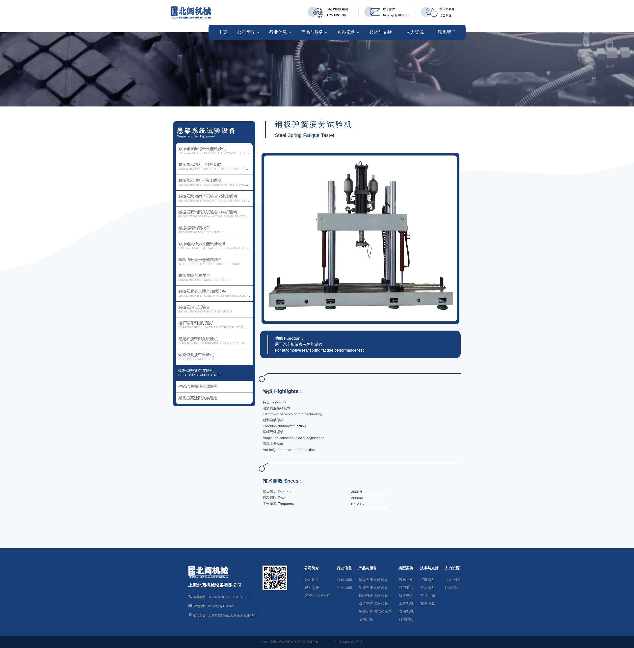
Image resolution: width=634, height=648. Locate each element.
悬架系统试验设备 (373, 587)
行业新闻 (344, 587)
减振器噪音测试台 (204, 277)
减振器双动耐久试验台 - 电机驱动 (215, 214)
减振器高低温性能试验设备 (215, 246)
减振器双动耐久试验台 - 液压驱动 (215, 198)
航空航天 (406, 587)
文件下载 (427, 603)
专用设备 (366, 619)
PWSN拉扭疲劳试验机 (198, 386)
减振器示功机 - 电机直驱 (215, 166)
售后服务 (427, 587)
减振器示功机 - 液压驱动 (215, 182)
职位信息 (452, 587)
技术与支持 (381, 32)
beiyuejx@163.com (396, 15)
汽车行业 (406, 579)
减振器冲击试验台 (205, 309)
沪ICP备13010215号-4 (347, 642)
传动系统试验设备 (373, 579)
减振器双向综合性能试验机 (215, 151)
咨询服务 (427, 579)
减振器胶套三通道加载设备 (215, 293)
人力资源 (415, 32)
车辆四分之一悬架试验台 (209, 261)
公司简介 (246, 32)
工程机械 (406, 603)
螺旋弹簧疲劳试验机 (198, 357)
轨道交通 (406, 595)
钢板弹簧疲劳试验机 (199, 372)
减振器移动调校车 (200, 230)
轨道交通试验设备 (373, 603)
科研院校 (406, 619)
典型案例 (346, 32)
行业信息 (278, 32)
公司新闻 (344, 579)
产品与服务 (312, 32)
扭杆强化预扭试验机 (215, 325)
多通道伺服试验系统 (375, 611)
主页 (222, 32)
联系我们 (447, 32)
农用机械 (406, 611)
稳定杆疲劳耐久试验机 (215, 341)
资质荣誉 (311, 587)
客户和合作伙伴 (317, 595)
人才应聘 (452, 579)
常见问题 (427, 595)
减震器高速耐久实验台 (198, 398)
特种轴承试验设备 (373, 595)
